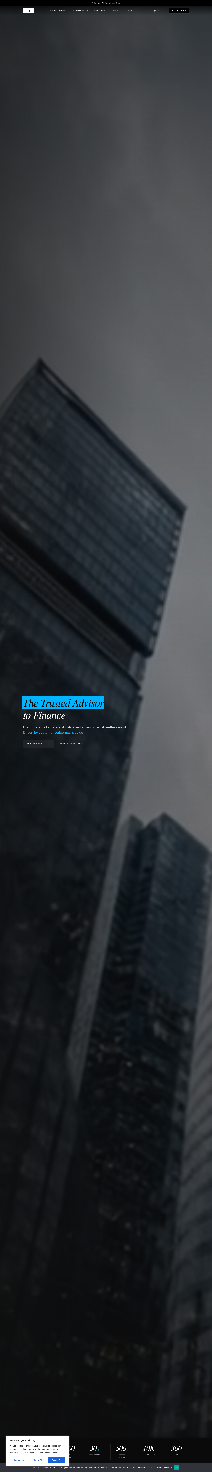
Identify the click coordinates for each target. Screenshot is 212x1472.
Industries (99, 11)
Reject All (37, 1460)
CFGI (28, 10)
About (131, 11)
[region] (37, 1451)
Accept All (56, 1460)
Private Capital (59, 11)
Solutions (79, 11)
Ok (176, 1467)
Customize (19, 1460)
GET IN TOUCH (179, 11)
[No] (207, 1467)
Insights (117, 11)
